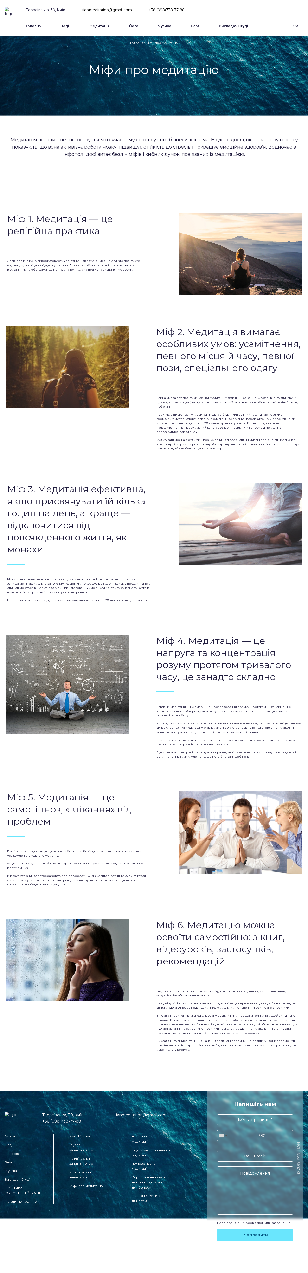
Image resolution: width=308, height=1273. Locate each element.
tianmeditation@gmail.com (107, 9)
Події (65, 26)
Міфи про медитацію (86, 1186)
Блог (195, 26)
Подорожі (13, 1154)
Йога (133, 26)
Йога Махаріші (81, 1136)
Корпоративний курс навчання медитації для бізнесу (149, 1182)
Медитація (100, 26)
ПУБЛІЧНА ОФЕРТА (21, 1202)
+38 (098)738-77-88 (167, 9)
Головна (33, 26)
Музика (164, 26)
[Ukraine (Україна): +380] (222, 1135)
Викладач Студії (234, 26)
